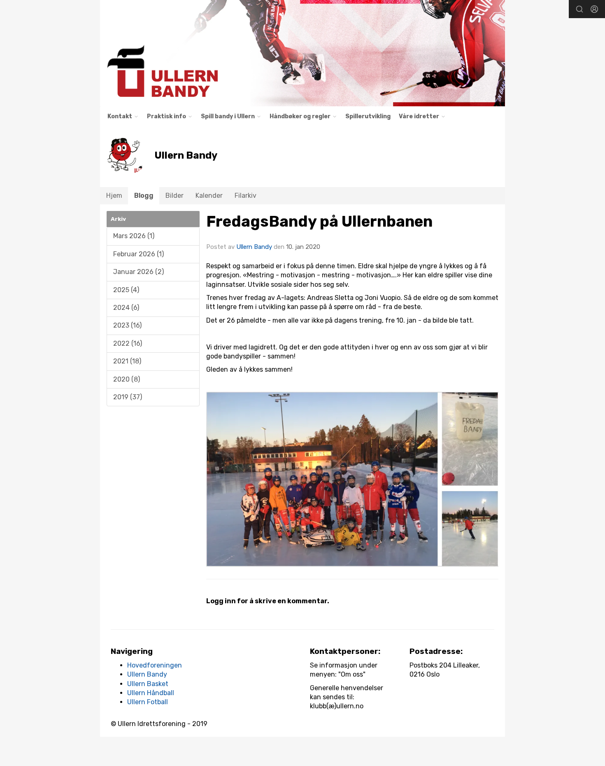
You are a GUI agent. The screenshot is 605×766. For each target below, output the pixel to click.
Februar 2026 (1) (138, 254)
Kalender (209, 195)
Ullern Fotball (147, 702)
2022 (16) (127, 343)
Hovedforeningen (154, 665)
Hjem (114, 195)
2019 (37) (127, 397)
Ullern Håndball (150, 693)
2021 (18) (127, 361)
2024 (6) (126, 308)
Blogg (144, 195)
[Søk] (579, 9)
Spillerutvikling (368, 116)
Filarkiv (245, 195)
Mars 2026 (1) (133, 236)
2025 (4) (126, 290)
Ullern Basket (147, 684)
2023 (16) (127, 325)
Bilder (174, 195)
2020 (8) (126, 379)
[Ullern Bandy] (302, 53)
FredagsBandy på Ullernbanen (319, 221)
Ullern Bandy (254, 247)
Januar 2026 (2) (138, 272)
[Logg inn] (594, 9)
